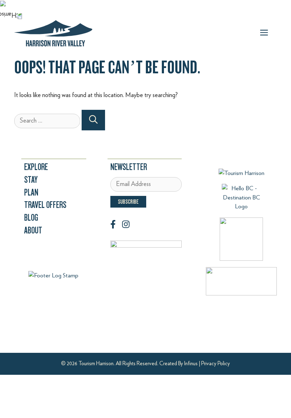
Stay (31, 180)
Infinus (191, 363)
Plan (31, 192)
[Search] (93, 120)
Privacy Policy (215, 363)
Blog (31, 218)
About (33, 230)
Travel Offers (45, 205)
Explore (36, 167)
